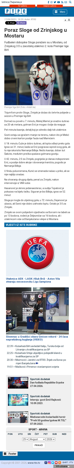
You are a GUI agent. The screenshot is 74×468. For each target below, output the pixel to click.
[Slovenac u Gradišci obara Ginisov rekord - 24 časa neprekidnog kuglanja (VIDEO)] (37, 309)
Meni (62, 11)
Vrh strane (62, 466)
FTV (71, 462)
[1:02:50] (18, 382)
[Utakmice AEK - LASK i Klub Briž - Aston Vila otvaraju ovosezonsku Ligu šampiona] (37, 251)
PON (10, 434)
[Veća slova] (69, 19)
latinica (5, 2)
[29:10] (18, 399)
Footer (12, 453)
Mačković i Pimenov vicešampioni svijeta (33, 366)
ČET (37, 434)
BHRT (65, 462)
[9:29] (18, 417)
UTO (20, 434)
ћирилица (16, 2)
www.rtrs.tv (34, 462)
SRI (29, 434)
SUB (54, 434)
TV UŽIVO (22, 6)
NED (64, 434)
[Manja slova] (65, 19)
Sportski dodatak (40, 379)
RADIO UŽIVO (50, 6)
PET (46, 434)
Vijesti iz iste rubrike (21, 225)
